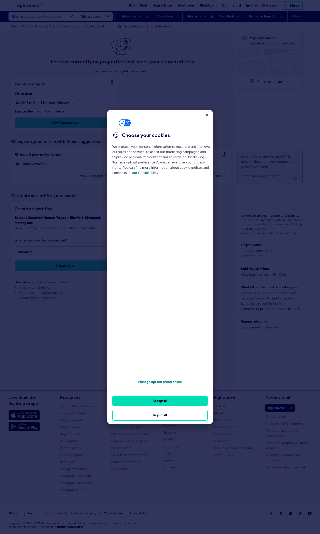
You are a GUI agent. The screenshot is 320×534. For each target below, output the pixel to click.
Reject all (160, 415)
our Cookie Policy (145, 173)
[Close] (207, 115)
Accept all (160, 401)
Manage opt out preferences (160, 382)
